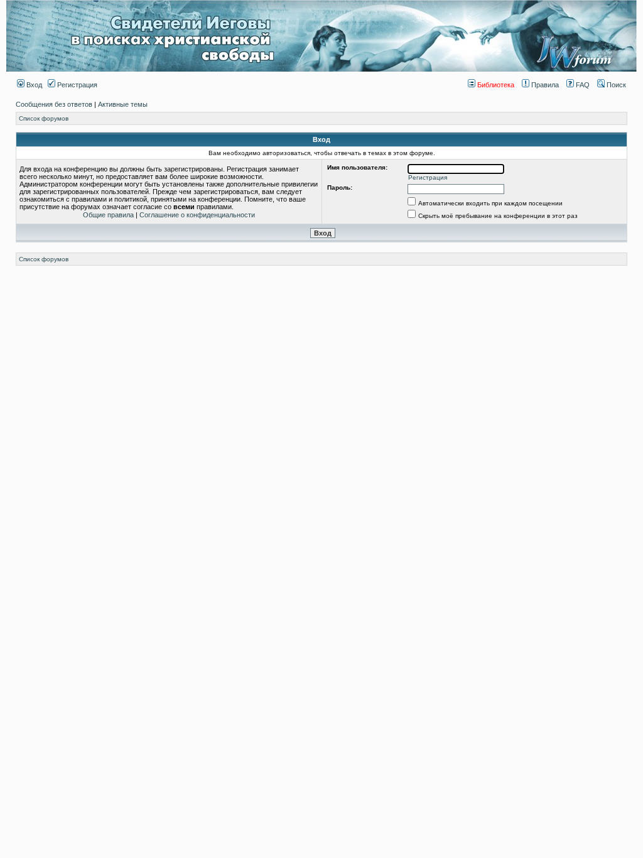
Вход (33, 85)
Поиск (615, 85)
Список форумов (43, 118)
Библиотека (494, 85)
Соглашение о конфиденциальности (197, 215)
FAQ (582, 85)
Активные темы (123, 104)
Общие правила (108, 215)
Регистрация (76, 85)
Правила (544, 85)
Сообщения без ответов (54, 104)
